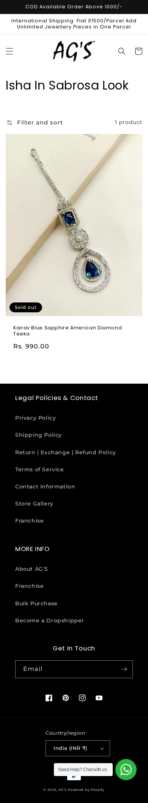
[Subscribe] (124, 669)
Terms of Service (39, 469)
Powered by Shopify (86, 790)
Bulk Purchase (36, 603)
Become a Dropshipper (49, 620)
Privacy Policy (35, 417)
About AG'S (31, 568)
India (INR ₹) (70, 748)
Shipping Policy (38, 434)
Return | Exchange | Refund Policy (65, 452)
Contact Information (45, 486)
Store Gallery (34, 503)
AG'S (62, 790)
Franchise (29, 520)
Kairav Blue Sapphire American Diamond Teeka (67, 331)
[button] (9, 51)
